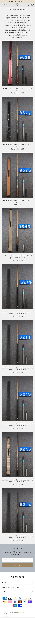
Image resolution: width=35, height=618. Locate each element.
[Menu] (1, 5)
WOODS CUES (19, 612)
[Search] (28, 5)
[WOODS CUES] (17, 5)
